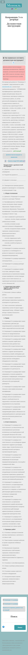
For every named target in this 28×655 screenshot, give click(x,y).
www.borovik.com (7, 86)
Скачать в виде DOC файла (16, 161)
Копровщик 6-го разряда (11, 603)
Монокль (14, 5)
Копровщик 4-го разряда (11, 600)
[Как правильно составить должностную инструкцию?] (14, 62)
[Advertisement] (14, 39)
